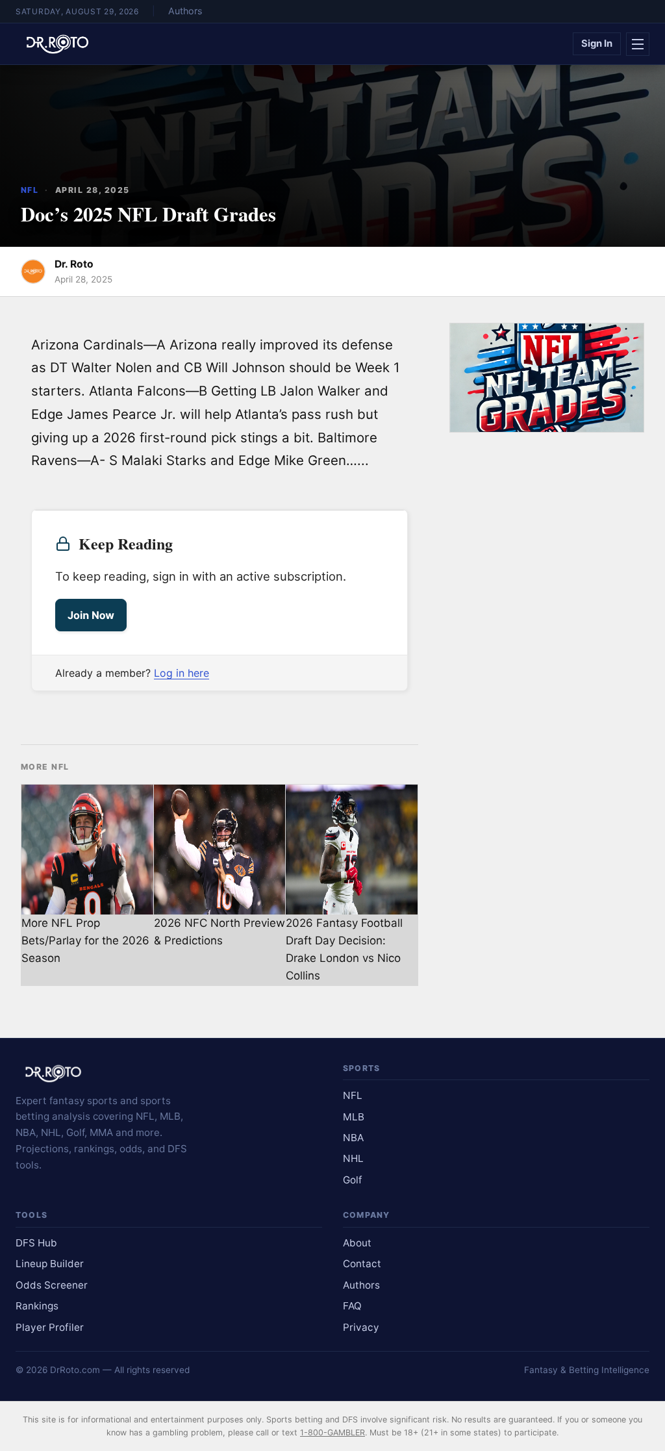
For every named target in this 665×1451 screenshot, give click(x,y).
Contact (362, 1263)
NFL (29, 190)
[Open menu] (637, 44)
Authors (185, 10)
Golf (352, 1180)
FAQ (352, 1306)
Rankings (37, 1306)
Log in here (181, 672)
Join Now (91, 615)
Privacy (361, 1327)
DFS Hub (36, 1243)
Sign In (596, 43)
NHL (353, 1158)
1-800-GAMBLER (332, 1432)
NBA (353, 1137)
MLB (353, 1117)
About (357, 1243)
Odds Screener (52, 1285)
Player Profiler (50, 1327)
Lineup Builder (50, 1263)
